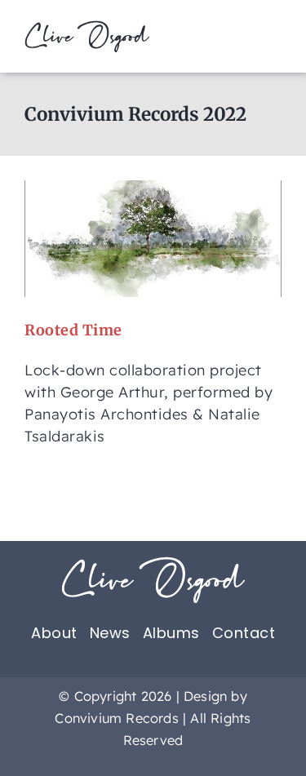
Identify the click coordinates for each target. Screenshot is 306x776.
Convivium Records (116, 718)
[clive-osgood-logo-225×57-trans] (86, 27)
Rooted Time (73, 330)
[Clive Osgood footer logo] (153, 563)
